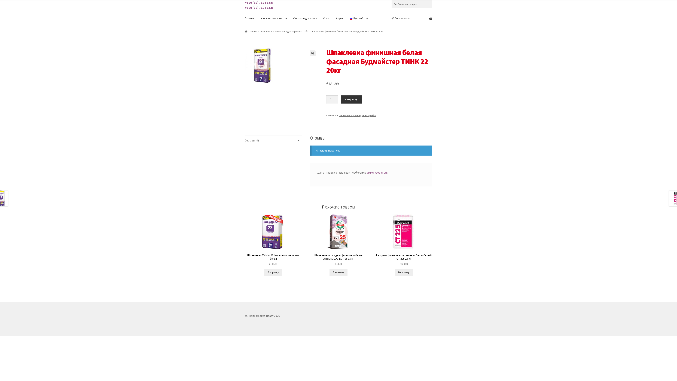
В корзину (351, 99)
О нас (326, 18)
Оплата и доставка (305, 18)
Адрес (339, 18)
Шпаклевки (266, 31)
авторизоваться (377, 172)
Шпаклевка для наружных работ (292, 31)
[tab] (273, 140)
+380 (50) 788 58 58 (259, 8)
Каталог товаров (271, 18)
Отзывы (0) (252, 140)
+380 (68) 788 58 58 (259, 3)
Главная (249, 18)
